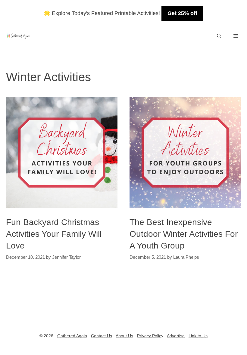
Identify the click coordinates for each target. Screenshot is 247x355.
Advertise (176, 335)
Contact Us (101, 335)
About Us (124, 335)
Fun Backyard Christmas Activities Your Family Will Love (54, 234)
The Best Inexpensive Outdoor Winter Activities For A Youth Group (184, 234)
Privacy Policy (150, 335)
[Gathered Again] (18, 36)
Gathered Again (72, 335)
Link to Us (198, 335)
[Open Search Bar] (219, 36)
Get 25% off (182, 13)
